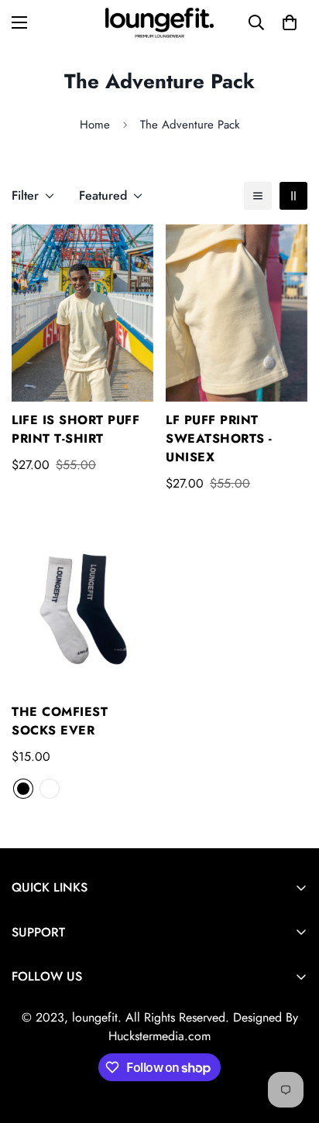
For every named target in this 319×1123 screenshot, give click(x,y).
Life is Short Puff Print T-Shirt (75, 429)
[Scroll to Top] (291, 1040)
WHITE (49, 788)
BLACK (23, 788)
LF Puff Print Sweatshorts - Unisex (219, 438)
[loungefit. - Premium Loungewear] (159, 23)
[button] (289, 22)
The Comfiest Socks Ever (60, 721)
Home (95, 124)
